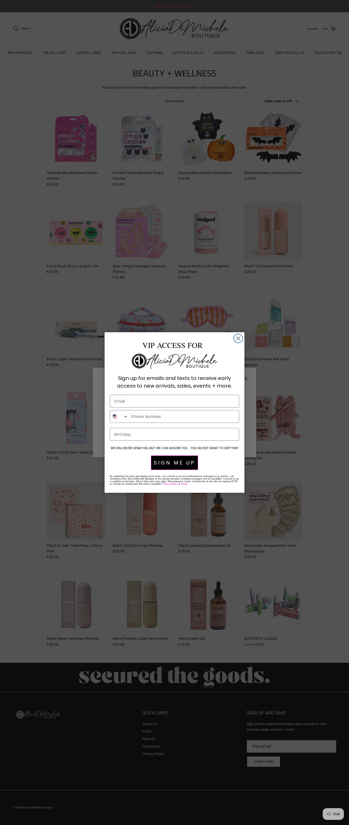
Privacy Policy (170, 484)
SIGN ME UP (174, 462)
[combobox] (119, 416)
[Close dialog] (238, 338)
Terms (184, 484)
